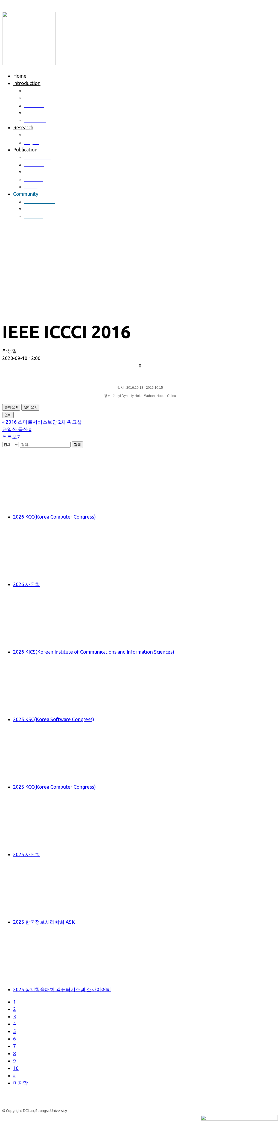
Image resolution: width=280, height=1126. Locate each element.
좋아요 (11, 407)
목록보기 (12, 436)
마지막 (20, 1083)
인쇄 (7, 415)
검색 (77, 445)
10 (16, 1068)
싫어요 (30, 407)
